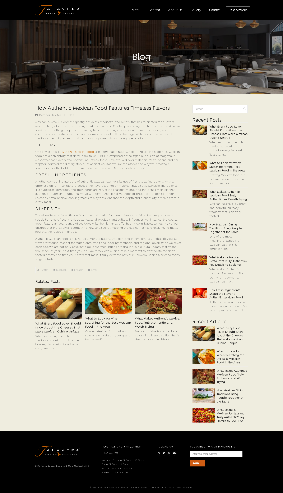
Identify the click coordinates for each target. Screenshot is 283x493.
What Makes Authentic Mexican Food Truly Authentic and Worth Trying (158, 322)
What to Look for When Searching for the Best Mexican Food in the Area (108, 322)
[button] (42, 270)
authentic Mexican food (78, 152)
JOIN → (197, 463)
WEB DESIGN (158, 487)
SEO (170, 487)
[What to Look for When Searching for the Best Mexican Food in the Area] (108, 301)
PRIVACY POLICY (140, 487)
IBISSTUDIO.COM (184, 487)
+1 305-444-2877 (110, 453)
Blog (71, 115)
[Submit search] (244, 108)
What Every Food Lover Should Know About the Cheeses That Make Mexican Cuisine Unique (58, 327)
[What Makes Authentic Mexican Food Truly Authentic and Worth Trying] (158, 301)
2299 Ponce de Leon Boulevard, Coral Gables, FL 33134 (63, 466)
